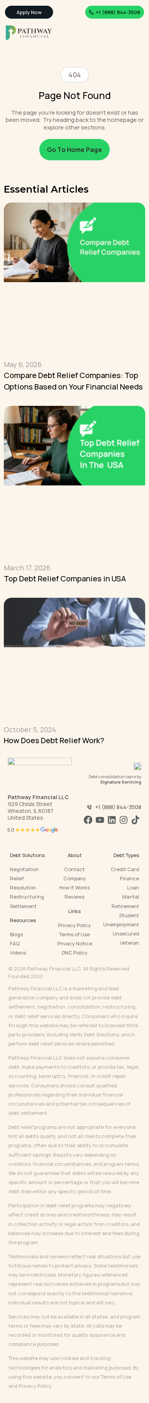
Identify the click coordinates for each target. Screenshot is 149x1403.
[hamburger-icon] (136, 33)
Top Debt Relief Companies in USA (65, 578)
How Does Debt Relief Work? (54, 740)
